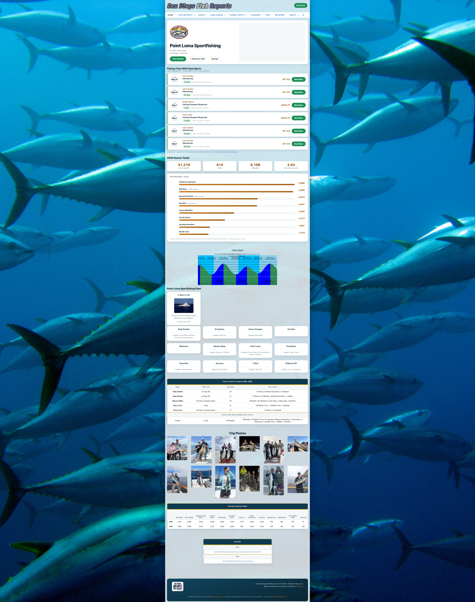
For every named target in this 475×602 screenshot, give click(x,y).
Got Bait (291, 329)
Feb (219, 552)
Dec (259, 552)
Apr (227, 552)
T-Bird (255, 363)
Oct (251, 552)
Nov (255, 552)
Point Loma (255, 346)
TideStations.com (253, 254)
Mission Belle (220, 346)
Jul (239, 552)
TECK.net (299, 586)
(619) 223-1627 (198, 59)
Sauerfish (183, 363)
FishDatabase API (280, 597)
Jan (215, 552)
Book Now (298, 79)
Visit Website (178, 59)
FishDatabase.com (218, 597)
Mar (223, 552)
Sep (247, 552)
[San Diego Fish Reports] (199, 6)
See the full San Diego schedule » (226, 152)
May (231, 552)
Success (219, 363)
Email (215, 59)
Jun (235, 552)
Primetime (291, 346)
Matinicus (183, 346)
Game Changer (255, 329)
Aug (243, 552)
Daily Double (184, 329)
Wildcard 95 (291, 363)
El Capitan (219, 329)
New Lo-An (185, 295)
